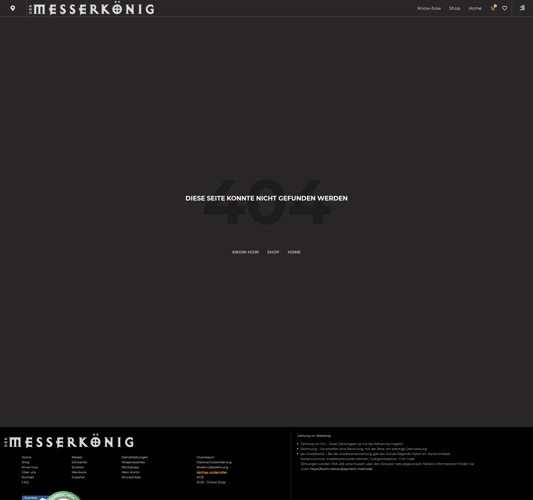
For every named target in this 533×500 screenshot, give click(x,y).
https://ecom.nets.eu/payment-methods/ (341, 469)
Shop (454, 8)
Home (475, 8)
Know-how (429, 8)
